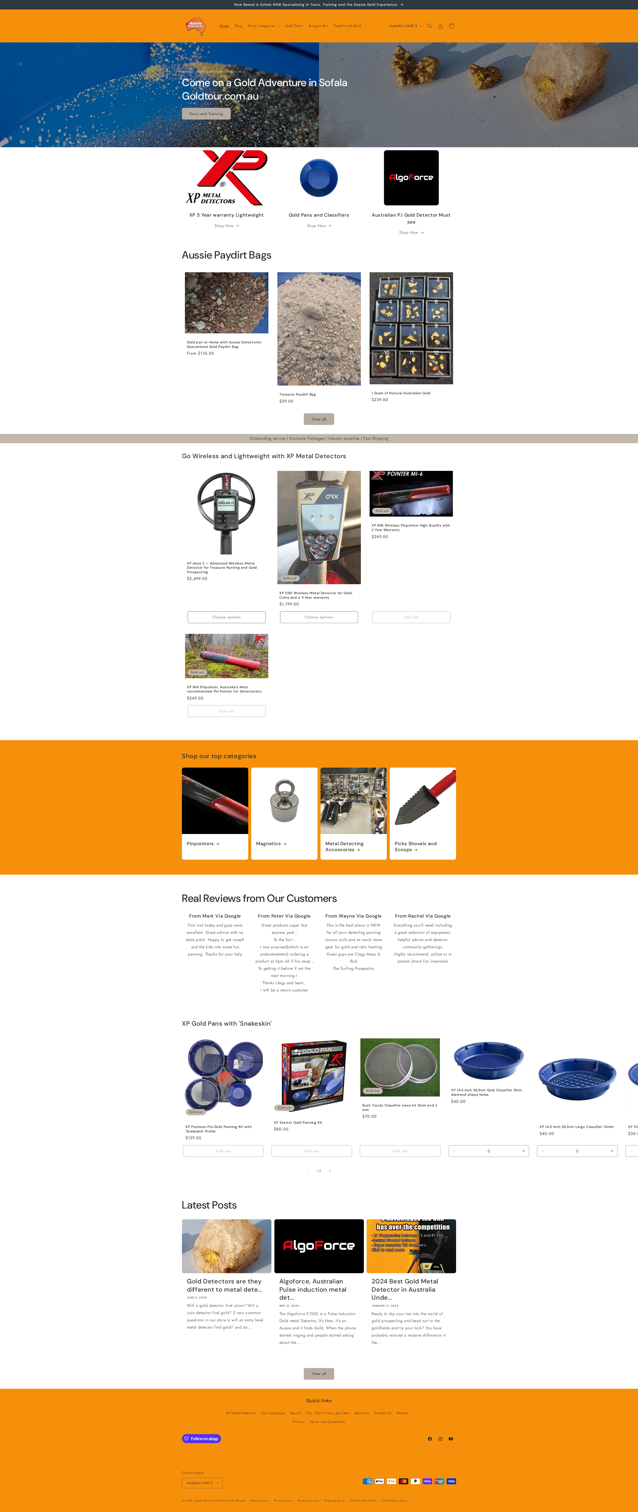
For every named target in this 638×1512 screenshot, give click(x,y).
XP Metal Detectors (241, 1412)
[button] (263, 25)
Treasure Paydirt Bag (297, 394)
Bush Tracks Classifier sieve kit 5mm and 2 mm (399, 1107)
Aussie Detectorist (206, 1501)
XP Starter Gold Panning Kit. (298, 1122)
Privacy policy (283, 1501)
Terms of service (308, 1501)
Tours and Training (206, 113)
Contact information (363, 1501)
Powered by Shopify (232, 1501)
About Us (361, 1412)
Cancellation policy (394, 1501)
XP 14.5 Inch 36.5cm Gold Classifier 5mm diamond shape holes (486, 1092)
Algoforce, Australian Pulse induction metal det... (313, 1289)
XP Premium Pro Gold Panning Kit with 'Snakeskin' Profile (218, 1129)
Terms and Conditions (327, 1421)
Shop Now (224, 226)
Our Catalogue (273, 1412)
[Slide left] (308, 1170)
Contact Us (383, 1412)
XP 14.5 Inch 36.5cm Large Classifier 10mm (577, 1127)
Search (295, 1412)
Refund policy (259, 1501)
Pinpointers (200, 844)
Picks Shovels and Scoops (416, 847)
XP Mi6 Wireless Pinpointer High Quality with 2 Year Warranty (411, 527)
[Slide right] (329, 1170)
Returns (402, 1412)
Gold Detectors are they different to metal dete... (224, 1285)
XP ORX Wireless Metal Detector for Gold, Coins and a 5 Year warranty (316, 595)
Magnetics (268, 844)
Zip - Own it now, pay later (327, 1412)
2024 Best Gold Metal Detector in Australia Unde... (405, 1289)
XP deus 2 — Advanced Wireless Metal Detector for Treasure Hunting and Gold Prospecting (222, 567)
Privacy (299, 1421)
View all (319, 419)
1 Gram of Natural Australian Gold (401, 393)
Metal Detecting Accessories (344, 847)
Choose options (226, 617)
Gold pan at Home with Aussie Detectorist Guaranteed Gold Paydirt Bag (224, 344)
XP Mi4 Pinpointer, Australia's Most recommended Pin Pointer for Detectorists (224, 689)
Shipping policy (334, 1501)
